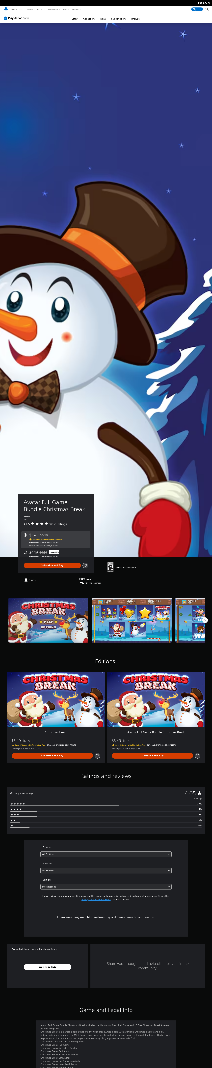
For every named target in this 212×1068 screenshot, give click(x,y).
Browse (135, 18)
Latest (75, 18)
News (65, 9)
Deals (103, 18)
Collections (89, 18)
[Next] (205, 620)
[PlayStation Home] (6, 9)
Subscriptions (119, 18)
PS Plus (40, 9)
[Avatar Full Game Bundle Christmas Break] (48, 620)
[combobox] (106, 854)
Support (75, 9)
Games (29, 9)
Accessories (53, 9)
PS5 (21, 9)
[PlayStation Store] (17, 18)
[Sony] (204, 5)
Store (12, 9)
